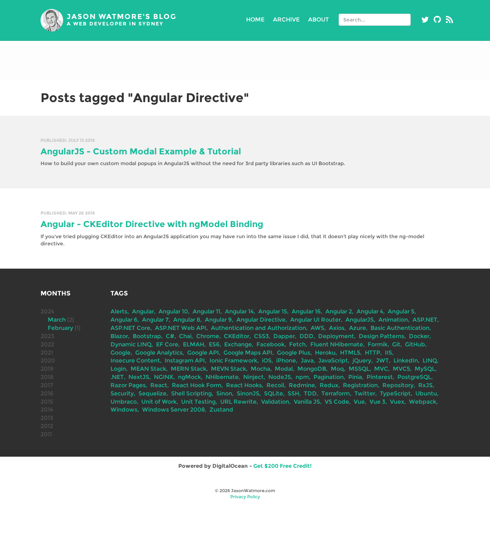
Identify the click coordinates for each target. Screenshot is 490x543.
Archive (286, 19)
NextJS (138, 377)
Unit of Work (158, 401)
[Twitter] (425, 20)
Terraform (335, 393)
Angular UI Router (315, 319)
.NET (117, 377)
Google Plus (293, 352)
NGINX (163, 377)
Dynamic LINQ (130, 344)
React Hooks (244, 385)
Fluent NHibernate (336, 344)
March (57, 319)
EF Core (167, 344)
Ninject (253, 377)
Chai (185, 336)
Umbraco (123, 401)
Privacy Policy (245, 496)
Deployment (336, 336)
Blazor (119, 336)
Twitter (364, 393)
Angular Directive (261, 319)
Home (255, 19)
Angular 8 (186, 319)
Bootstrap (147, 336)
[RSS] (449, 20)
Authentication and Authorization (258, 328)
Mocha (260, 368)
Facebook (270, 344)
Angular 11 (206, 311)
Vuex (397, 401)
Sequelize (152, 393)
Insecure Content (135, 360)
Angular (143, 311)
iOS (267, 360)
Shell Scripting (191, 393)
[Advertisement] (245, 60)
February (60, 328)
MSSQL (359, 368)
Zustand (221, 409)
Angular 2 (338, 311)
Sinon (224, 393)
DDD (307, 336)
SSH (293, 393)
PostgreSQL (414, 377)
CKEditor (236, 336)
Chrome (207, 336)
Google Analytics (159, 352)
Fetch (297, 344)
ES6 (214, 344)
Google (120, 352)
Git (396, 344)
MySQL (425, 368)
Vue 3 (377, 401)
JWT (382, 360)
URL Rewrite (238, 401)
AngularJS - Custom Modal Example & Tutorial (141, 151)
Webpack (422, 401)
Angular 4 (370, 311)
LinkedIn (406, 360)
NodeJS (279, 377)
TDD (310, 393)
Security (122, 393)
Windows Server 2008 (173, 409)
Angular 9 (218, 319)
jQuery (362, 360)
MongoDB (311, 368)
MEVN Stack (228, 368)
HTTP (372, 352)
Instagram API (185, 360)
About (318, 19)
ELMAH (193, 344)
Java (307, 360)
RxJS (425, 385)
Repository (398, 385)
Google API (203, 352)
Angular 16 (306, 311)
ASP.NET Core (130, 328)
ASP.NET (425, 319)
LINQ (430, 360)
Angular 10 (173, 311)
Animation (393, 319)
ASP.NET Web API (180, 328)
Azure (357, 328)
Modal (284, 368)
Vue (359, 401)
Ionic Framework (233, 360)
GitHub (415, 344)
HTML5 (350, 352)
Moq (337, 368)
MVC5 (401, 368)
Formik (377, 344)
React (158, 385)
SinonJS (248, 393)
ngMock (189, 377)
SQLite (273, 393)
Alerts (118, 311)
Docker (419, 336)
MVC (381, 368)
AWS (317, 328)
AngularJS (359, 319)
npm (302, 377)
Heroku (325, 352)
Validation (275, 401)
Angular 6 (123, 319)
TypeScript (395, 393)
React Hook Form (196, 385)
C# (170, 336)
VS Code (337, 401)
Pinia (355, 377)
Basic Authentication (400, 328)
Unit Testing (198, 401)
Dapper (284, 336)
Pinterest (380, 377)
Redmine (302, 385)
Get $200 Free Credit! (282, 465)
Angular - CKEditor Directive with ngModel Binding (152, 224)
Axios (336, 328)
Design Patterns (381, 336)
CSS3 (261, 336)
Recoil (275, 385)
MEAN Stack (148, 368)
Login (118, 368)
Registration (360, 385)
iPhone (286, 360)
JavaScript (333, 360)
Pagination (329, 377)
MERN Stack (188, 368)
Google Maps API (247, 352)
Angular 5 (401, 311)
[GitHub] (437, 20)
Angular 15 (272, 311)
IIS (388, 352)
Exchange (238, 344)
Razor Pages (128, 385)
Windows (123, 409)
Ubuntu (426, 393)
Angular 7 (155, 319)
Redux (329, 385)
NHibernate (222, 377)
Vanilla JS (307, 401)
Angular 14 (239, 311)
